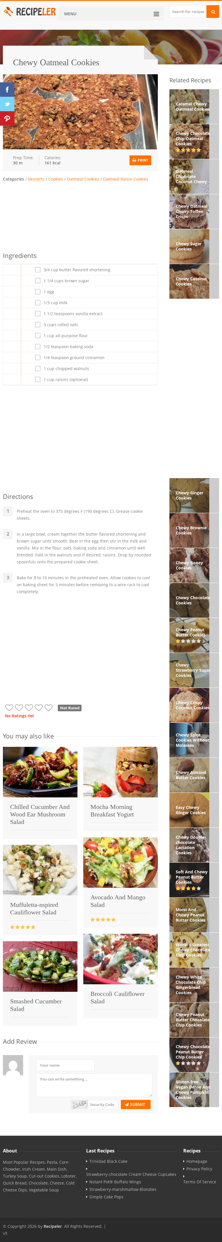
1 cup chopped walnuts (66, 368)
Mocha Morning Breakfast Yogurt (112, 810)
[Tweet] (7, 104)
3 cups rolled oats (61, 324)
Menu (70, 13)
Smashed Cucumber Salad (36, 1005)
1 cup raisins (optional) (66, 379)
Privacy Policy (199, 1169)
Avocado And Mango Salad (117, 901)
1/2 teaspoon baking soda (68, 346)
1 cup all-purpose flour (66, 335)
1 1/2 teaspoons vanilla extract (73, 313)
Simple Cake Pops (106, 1197)
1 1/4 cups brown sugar (66, 280)
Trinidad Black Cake (108, 1161)
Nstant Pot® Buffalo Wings (115, 1182)
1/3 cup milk (55, 302)
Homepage (196, 1161)
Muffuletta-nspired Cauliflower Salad (34, 908)
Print (142, 160)
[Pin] (7, 118)
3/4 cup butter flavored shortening (77, 269)
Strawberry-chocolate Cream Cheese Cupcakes (131, 1174)
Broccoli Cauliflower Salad (117, 997)
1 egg (49, 291)
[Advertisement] (80, 216)
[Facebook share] (7, 89)
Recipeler (53, 1226)
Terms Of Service (199, 1182)
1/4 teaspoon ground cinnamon (74, 357)
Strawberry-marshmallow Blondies (122, 1189)
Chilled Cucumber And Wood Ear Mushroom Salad (40, 814)
